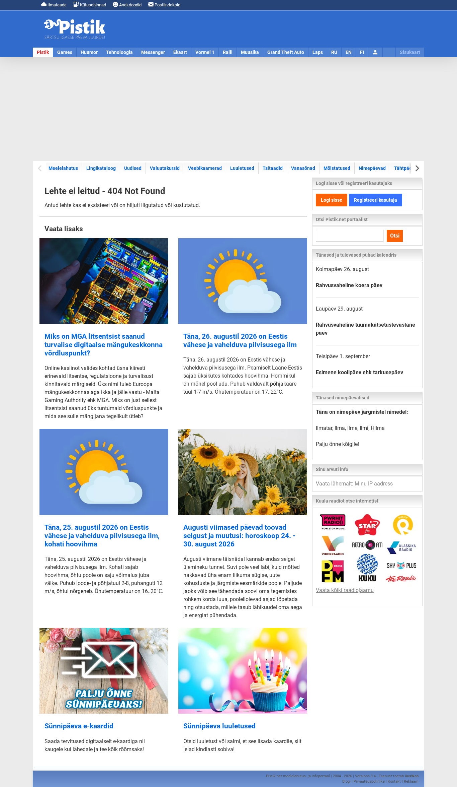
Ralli (228, 52)
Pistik (43, 52)
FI (362, 52)
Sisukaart (410, 52)
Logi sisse (331, 200)
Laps (317, 52)
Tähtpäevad (407, 168)
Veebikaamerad (205, 168)
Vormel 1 (204, 52)
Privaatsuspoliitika (369, 781)
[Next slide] (417, 168)
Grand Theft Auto (285, 52)
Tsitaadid (273, 168)
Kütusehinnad (92, 4)
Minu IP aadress (374, 483)
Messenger (153, 52)
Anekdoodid (130, 4)
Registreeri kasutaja (375, 200)
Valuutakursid (165, 168)
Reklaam (411, 781)
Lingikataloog (101, 168)
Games (64, 52)
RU (334, 52)
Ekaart (180, 52)
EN (349, 52)
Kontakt (394, 781)
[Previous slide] (40, 168)
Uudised (133, 168)
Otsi (394, 236)
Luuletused (242, 168)
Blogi (346, 781)
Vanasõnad (303, 168)
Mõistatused (337, 168)
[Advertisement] (228, 109)
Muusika (250, 52)
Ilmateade (57, 4)
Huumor (89, 52)
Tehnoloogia (119, 52)
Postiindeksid (167, 4)
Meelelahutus (63, 168)
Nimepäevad (372, 168)
